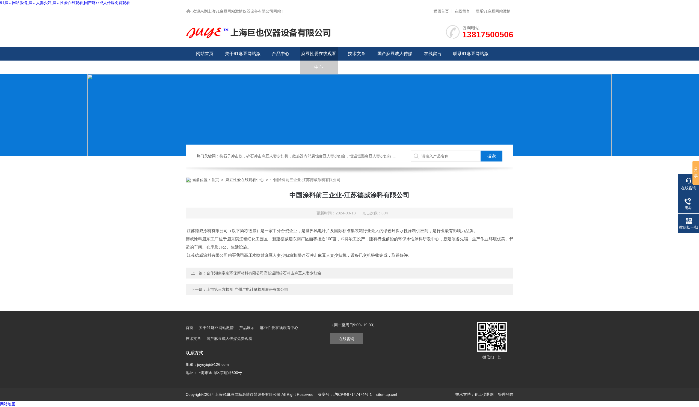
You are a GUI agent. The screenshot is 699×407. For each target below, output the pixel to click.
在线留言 (462, 11)
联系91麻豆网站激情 (493, 11)
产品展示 (246, 327)
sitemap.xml (386, 394)
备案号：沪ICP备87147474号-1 (345, 394)
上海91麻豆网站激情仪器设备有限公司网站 (244, 11)
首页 (215, 180)
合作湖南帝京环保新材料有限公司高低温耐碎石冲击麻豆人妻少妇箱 (263, 273)
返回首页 (441, 11)
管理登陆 (505, 394)
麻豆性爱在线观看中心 (318, 60)
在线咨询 (346, 339)
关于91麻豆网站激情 (242, 60)
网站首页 (205, 53)
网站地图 (7, 404)
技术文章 (356, 53)
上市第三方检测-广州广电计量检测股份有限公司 (247, 289)
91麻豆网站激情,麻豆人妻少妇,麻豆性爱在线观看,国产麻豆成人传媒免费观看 (65, 3)
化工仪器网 (484, 394)
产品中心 (280, 53)
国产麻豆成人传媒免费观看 (394, 60)
